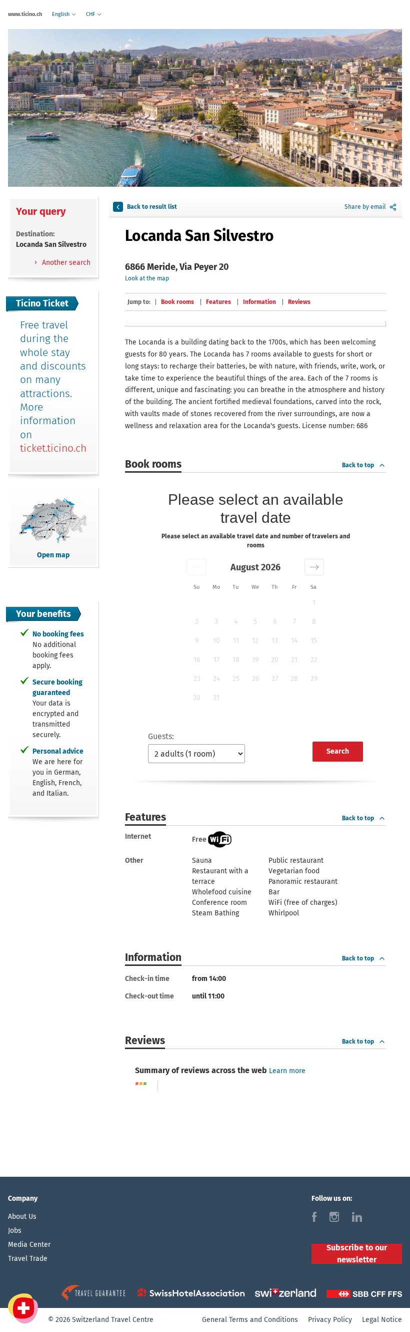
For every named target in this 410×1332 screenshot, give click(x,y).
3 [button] (216, 621)
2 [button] (196, 621)
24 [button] (216, 679)
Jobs (15, 1230)
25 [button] (236, 679)
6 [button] (274, 621)
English (61, 14)
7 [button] (294, 621)
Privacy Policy (330, 1319)
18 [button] (236, 659)
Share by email (365, 206)
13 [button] (275, 640)
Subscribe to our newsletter (356, 1254)
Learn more (287, 1071)
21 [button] (294, 659)
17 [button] (217, 659)
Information (259, 302)
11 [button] (236, 640)
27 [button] (275, 679)
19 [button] (255, 659)
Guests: (161, 736)
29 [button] (314, 679)
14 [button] (294, 640)
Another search (65, 262)
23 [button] (197, 679)
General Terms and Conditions (250, 1319)
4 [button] (236, 621)
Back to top (358, 465)
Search (337, 751)
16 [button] (197, 659)
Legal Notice (382, 1319)
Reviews (299, 302)
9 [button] (196, 640)
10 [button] (216, 640)
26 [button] (255, 679)
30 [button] (196, 698)
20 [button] (274, 659)
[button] (196, 567)
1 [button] (314, 602)
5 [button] (255, 621)
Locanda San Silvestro (199, 236)
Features (218, 302)
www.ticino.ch (25, 14)
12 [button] (255, 640)
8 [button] (314, 621)
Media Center (29, 1244)
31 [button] (216, 698)
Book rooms (177, 302)
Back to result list (152, 206)
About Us (22, 1216)
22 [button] (314, 659)
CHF (91, 14)
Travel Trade (28, 1258)
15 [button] (313, 640)
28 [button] (294, 679)
